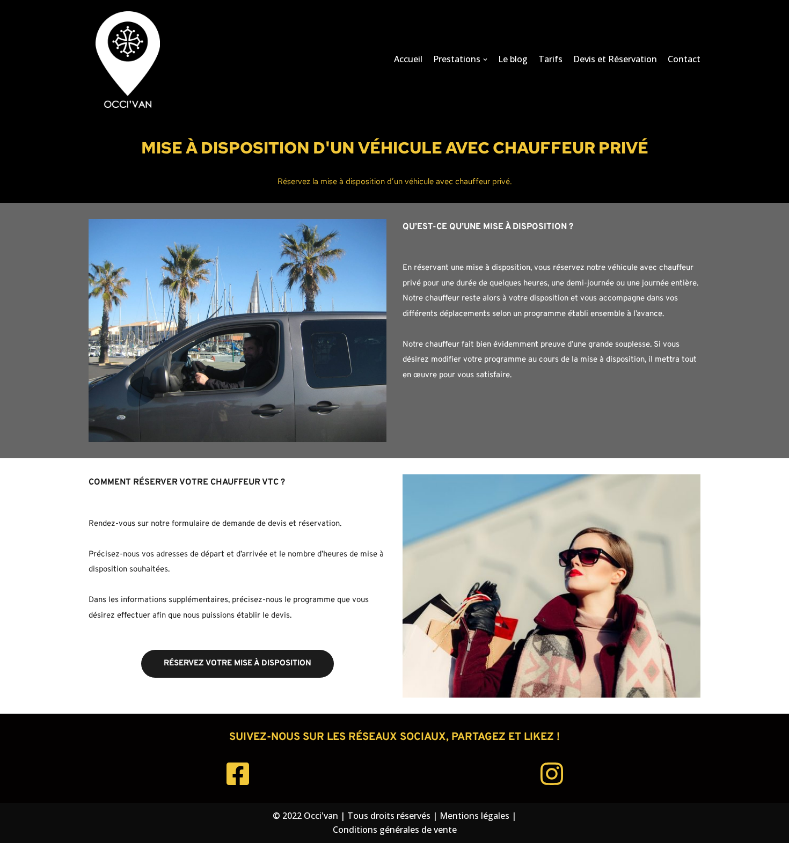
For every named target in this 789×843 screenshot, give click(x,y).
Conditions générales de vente (395, 829)
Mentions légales (474, 816)
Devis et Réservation (615, 59)
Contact (684, 59)
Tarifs (550, 59)
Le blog (513, 59)
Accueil (408, 59)
